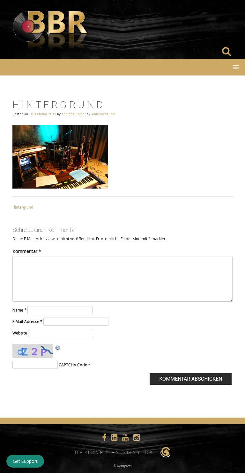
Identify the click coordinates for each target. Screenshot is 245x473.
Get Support (25, 461)
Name (19, 310)
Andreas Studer (74, 114)
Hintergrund (22, 207)
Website (19, 333)
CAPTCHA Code (73, 365)
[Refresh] (58, 347)
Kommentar (26, 251)
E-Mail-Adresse (27, 321)
